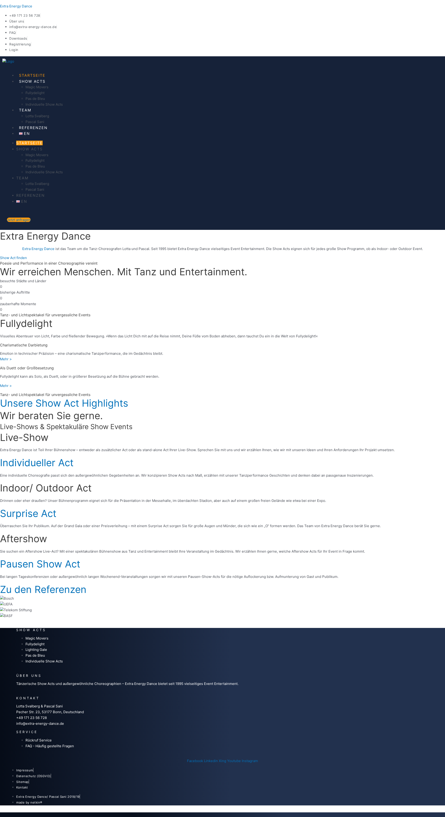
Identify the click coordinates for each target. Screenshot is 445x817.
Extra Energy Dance (16, 6)
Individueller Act (36, 463)
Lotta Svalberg (37, 116)
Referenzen (33, 127)
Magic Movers (36, 87)
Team (25, 110)
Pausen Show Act (40, 564)
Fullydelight (34, 93)
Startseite (32, 75)
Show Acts (32, 81)
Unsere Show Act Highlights (64, 403)
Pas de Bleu (35, 98)
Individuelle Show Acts (44, 104)
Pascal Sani (34, 122)
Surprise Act (28, 513)
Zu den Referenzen (43, 589)
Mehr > (6, 359)
